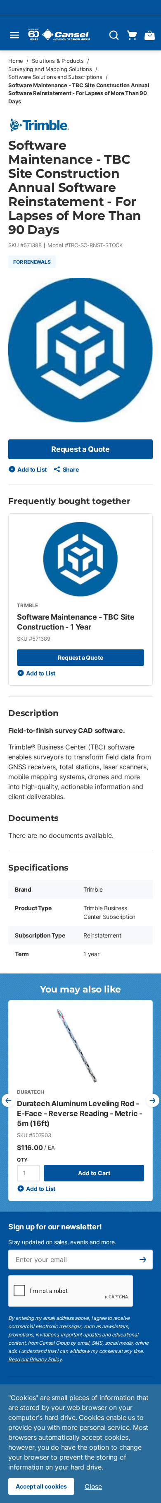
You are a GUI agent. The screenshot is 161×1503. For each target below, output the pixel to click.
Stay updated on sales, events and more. (62, 1241)
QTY (22, 1160)
